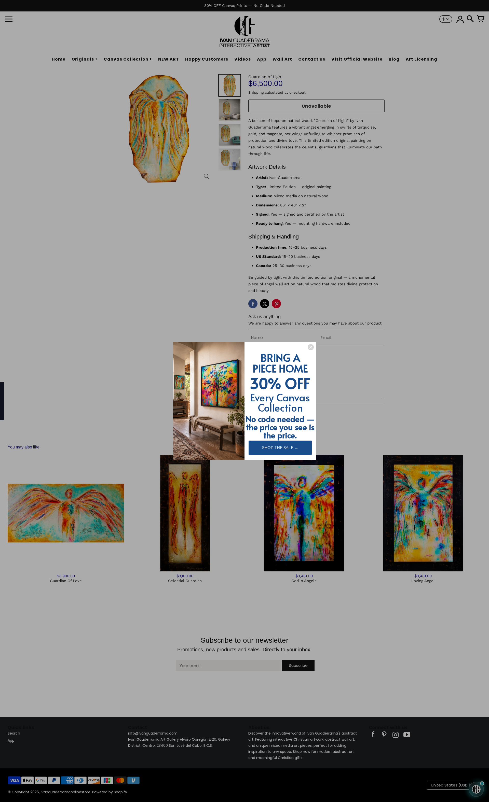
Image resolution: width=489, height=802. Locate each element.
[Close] (311, 347)
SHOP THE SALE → (280, 447)
